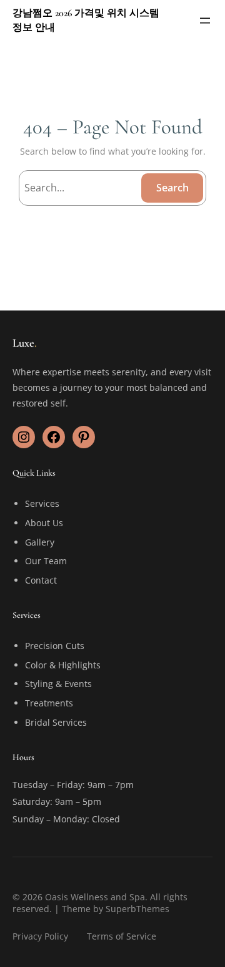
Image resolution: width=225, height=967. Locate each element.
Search (172, 188)
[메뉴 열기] (205, 20)
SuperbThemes (137, 909)
